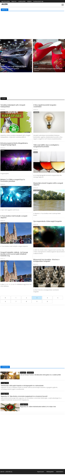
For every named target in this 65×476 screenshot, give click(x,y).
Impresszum (40, 471)
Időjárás (29, 1)
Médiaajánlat (50, 471)
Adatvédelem (59, 471)
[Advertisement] (32, 25)
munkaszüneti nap (38, 1)
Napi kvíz (13, 1)
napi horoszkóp (5, 1)
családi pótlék (21, 1)
